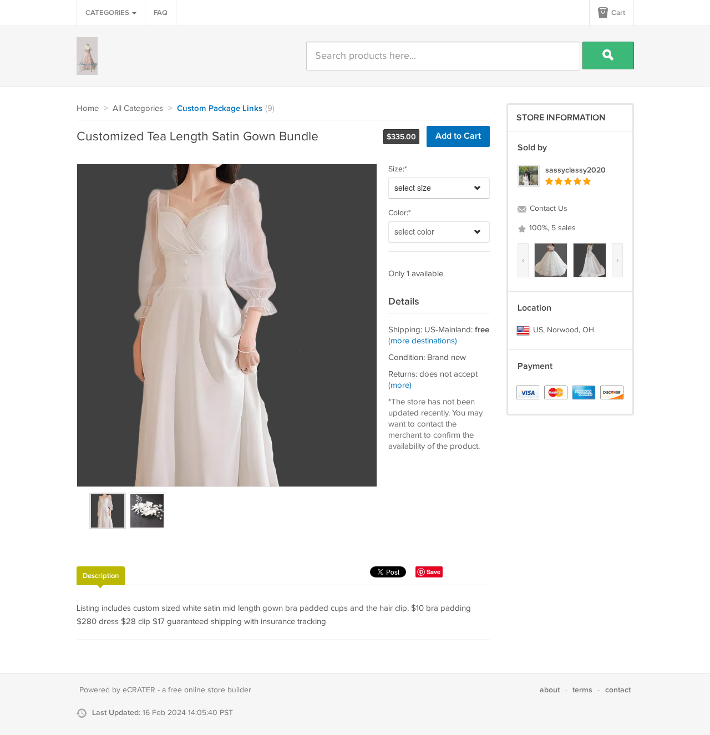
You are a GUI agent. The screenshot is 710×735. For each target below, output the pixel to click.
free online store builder (209, 690)
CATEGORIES (108, 12)
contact (618, 690)
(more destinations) (422, 341)
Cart (617, 12)
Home (88, 108)
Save (433, 571)
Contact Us (547, 208)
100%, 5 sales (551, 228)
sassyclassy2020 (575, 170)
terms (582, 690)
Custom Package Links (219, 109)
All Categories (138, 108)
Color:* (399, 213)
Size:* (397, 169)
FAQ (161, 12)
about (550, 690)
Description (101, 575)
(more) (400, 385)
